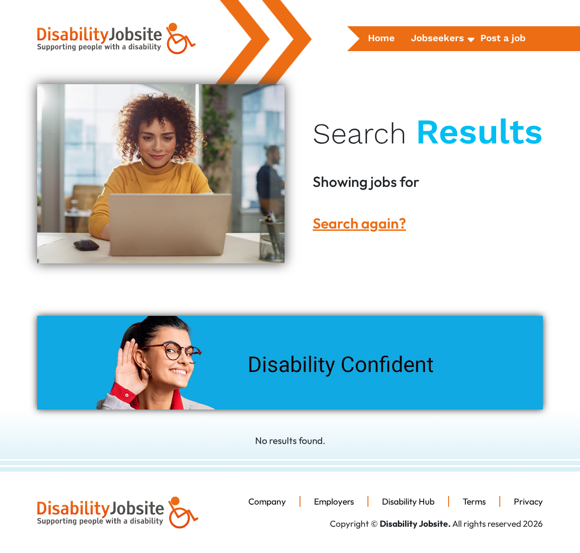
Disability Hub (408, 501)
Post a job (503, 38)
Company (267, 501)
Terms (474, 501)
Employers (334, 501)
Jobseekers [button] (437, 38)
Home (381, 38)
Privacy (528, 501)
